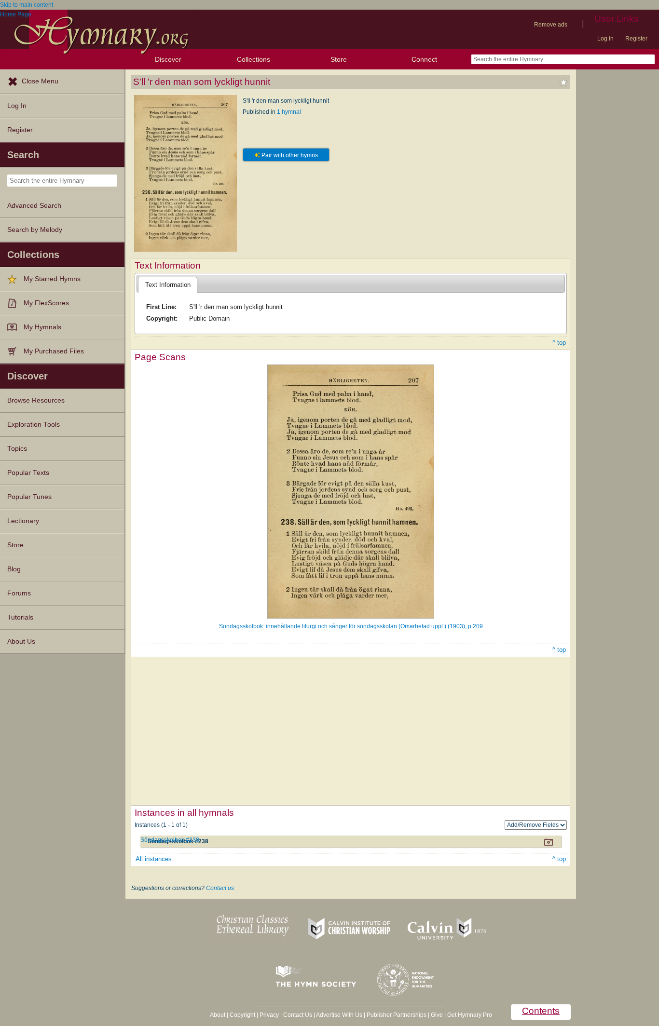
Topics (17, 448)
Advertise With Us (339, 1015)
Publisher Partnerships (396, 1015)
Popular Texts (28, 472)
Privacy (269, 1015)
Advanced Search (34, 205)
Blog (14, 569)
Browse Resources (36, 400)
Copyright (242, 1015)
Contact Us (297, 1015)
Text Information (168, 284)
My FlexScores (46, 303)
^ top (559, 342)
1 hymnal (289, 111)
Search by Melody (34, 229)
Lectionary (23, 521)
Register (636, 38)
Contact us (220, 888)
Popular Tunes (29, 496)
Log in (605, 38)
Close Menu (40, 81)
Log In (17, 105)
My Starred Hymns (52, 279)
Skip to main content (26, 4)
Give (437, 1015)
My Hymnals (42, 327)
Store (338, 59)
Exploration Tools (33, 424)
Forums (19, 593)
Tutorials (20, 617)
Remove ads (550, 24)
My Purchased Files (54, 351)
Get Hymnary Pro (469, 1015)
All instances (154, 859)
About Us (21, 641)
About (217, 1015)
